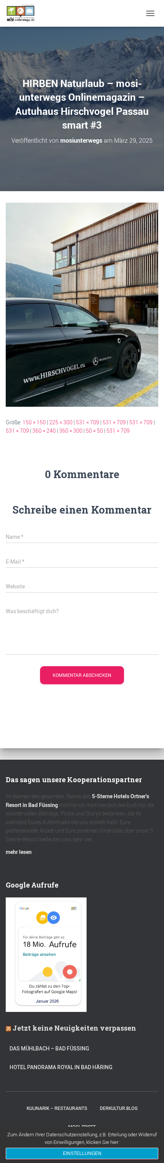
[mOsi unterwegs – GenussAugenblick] (23, 13)
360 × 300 (70, 430)
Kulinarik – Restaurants (57, 1108)
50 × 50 (94, 430)
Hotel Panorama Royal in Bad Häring (61, 1067)
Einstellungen (82, 1153)
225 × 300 (60, 422)
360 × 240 (44, 430)
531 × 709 (87, 422)
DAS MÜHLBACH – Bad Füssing (49, 1048)
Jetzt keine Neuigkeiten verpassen (74, 1028)
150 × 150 (34, 422)
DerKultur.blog (119, 1108)
